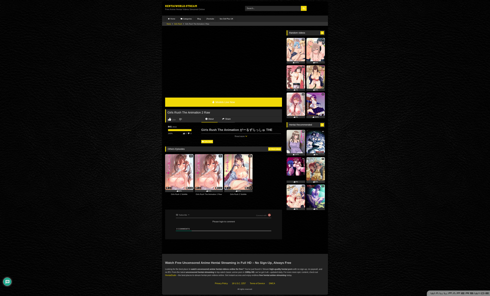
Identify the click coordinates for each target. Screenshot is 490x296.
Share (228, 119)
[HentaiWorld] (181, 6)
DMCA (272, 283)
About (211, 119)
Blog (199, 19)
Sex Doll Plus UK (226, 19)
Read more (240, 136)
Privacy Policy (221, 283)
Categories (187, 19)
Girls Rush (178, 24)
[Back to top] (482, 288)
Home (172, 19)
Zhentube (210, 19)
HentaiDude (170, 275)
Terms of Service (257, 283)
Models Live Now (225, 102)
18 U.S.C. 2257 (239, 283)
